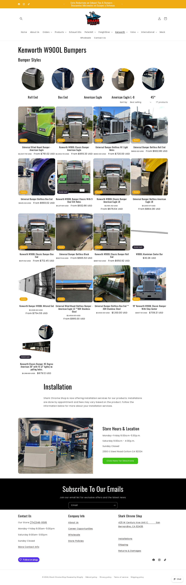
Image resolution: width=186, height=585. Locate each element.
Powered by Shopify (75, 577)
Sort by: (123, 102)
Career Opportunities (80, 528)
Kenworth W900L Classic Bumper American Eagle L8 (112, 200)
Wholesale (74, 534)
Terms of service (121, 577)
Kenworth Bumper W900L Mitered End (36, 306)
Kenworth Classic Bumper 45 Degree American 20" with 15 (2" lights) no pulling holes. (36, 367)
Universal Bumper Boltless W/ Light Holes (112, 148)
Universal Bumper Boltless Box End (37, 199)
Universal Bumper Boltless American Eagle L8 (149, 200)
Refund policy (91, 577)
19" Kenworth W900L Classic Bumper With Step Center (149, 307)
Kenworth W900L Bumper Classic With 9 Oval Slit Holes (74, 200)
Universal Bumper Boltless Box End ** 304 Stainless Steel (112, 307)
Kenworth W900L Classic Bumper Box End (37, 255)
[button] (21, 19)
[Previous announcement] (64, 4)
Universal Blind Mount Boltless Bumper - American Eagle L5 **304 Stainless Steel (74, 309)
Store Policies (76, 540)
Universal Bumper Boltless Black (74, 254)
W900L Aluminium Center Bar (149, 254)
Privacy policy (106, 577)
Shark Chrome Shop (57, 577)
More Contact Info (28, 546)
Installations (125, 538)
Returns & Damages (129, 550)
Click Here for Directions (120, 460)
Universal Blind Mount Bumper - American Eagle (36, 148)
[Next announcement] (122, 4)
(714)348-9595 (38, 522)
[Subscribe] (114, 505)
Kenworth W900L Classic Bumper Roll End (112, 255)
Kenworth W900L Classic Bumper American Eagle (74, 148)
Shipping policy (137, 577)
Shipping (123, 544)
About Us (73, 522)
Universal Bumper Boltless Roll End (149, 147)
